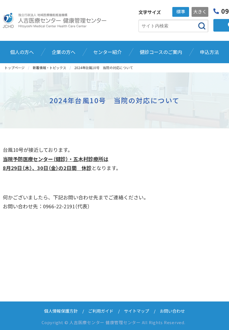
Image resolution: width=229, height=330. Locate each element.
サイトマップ (136, 311)
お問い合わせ (172, 311)
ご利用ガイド (100, 311)
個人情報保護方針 (61, 311)
